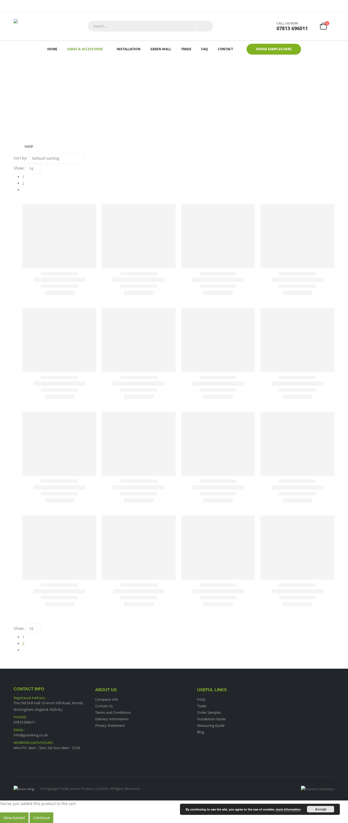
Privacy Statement (110, 725)
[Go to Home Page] (15, 146)
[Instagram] (330, 5)
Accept (320, 809)
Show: (19, 168)
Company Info (106, 699)
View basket (14, 817)
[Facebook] (323, 5)
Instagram (31, 761)
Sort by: (20, 158)
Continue (41, 817)
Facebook (19, 761)
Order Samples (209, 712)
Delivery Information (112, 718)
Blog (200, 732)
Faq (204, 49)
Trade (186, 49)
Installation (129, 49)
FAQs (201, 699)
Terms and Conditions (113, 712)
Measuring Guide (211, 725)
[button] (16, 200)
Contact (225, 49)
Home (52, 49)
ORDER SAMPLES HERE (274, 49)
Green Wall (160, 49)
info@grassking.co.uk (31, 735)
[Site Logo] (27, 26)
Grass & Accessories (85, 49)
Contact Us (104, 705)
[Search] (204, 26)
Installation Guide (211, 718)
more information (288, 809)
